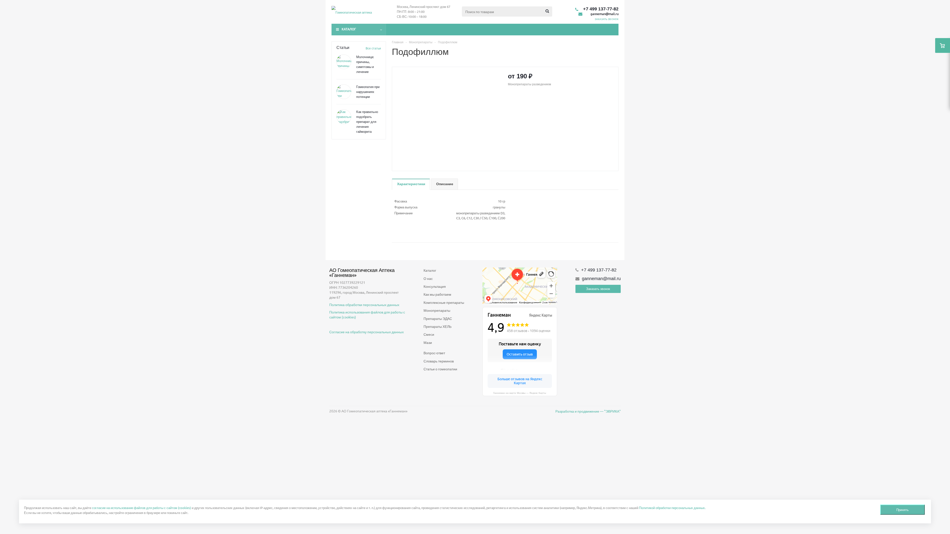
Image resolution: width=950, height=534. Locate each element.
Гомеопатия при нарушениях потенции (368, 92)
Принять (902, 510)
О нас (428, 278)
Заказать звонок (598, 289)
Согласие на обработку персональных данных (366, 332)
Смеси (429, 334)
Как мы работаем (437, 294)
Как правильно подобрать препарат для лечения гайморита (367, 122)
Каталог (349, 29)
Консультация (435, 286)
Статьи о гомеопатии (440, 369)
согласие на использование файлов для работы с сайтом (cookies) (141, 508)
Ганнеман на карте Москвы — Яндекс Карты (519, 393)
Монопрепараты (437, 310)
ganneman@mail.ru (604, 14)
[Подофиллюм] (448, 116)
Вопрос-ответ (434, 353)
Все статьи (373, 48)
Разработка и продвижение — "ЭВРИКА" (588, 411)
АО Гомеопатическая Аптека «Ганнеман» (362, 272)
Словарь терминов (439, 361)
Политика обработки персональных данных (364, 304)
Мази (428, 342)
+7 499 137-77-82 (600, 9)
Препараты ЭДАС (438, 318)
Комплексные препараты (444, 302)
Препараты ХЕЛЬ (437, 326)
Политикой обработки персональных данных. (672, 508)
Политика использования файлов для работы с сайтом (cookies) (367, 314)
